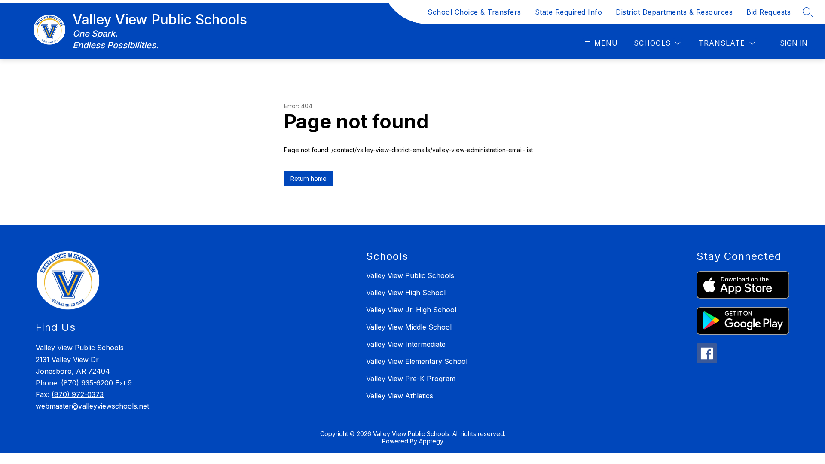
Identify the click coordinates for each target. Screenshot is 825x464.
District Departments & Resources (674, 12)
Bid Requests (768, 12)
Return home (308, 178)
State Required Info (568, 12)
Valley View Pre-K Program (410, 378)
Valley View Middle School (409, 327)
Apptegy (431, 441)
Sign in (793, 43)
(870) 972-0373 (78, 394)
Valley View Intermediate (406, 344)
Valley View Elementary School (417, 361)
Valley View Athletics (399, 395)
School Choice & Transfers (474, 12)
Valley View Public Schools (410, 275)
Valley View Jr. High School (411, 309)
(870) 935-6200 (87, 383)
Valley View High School (406, 292)
